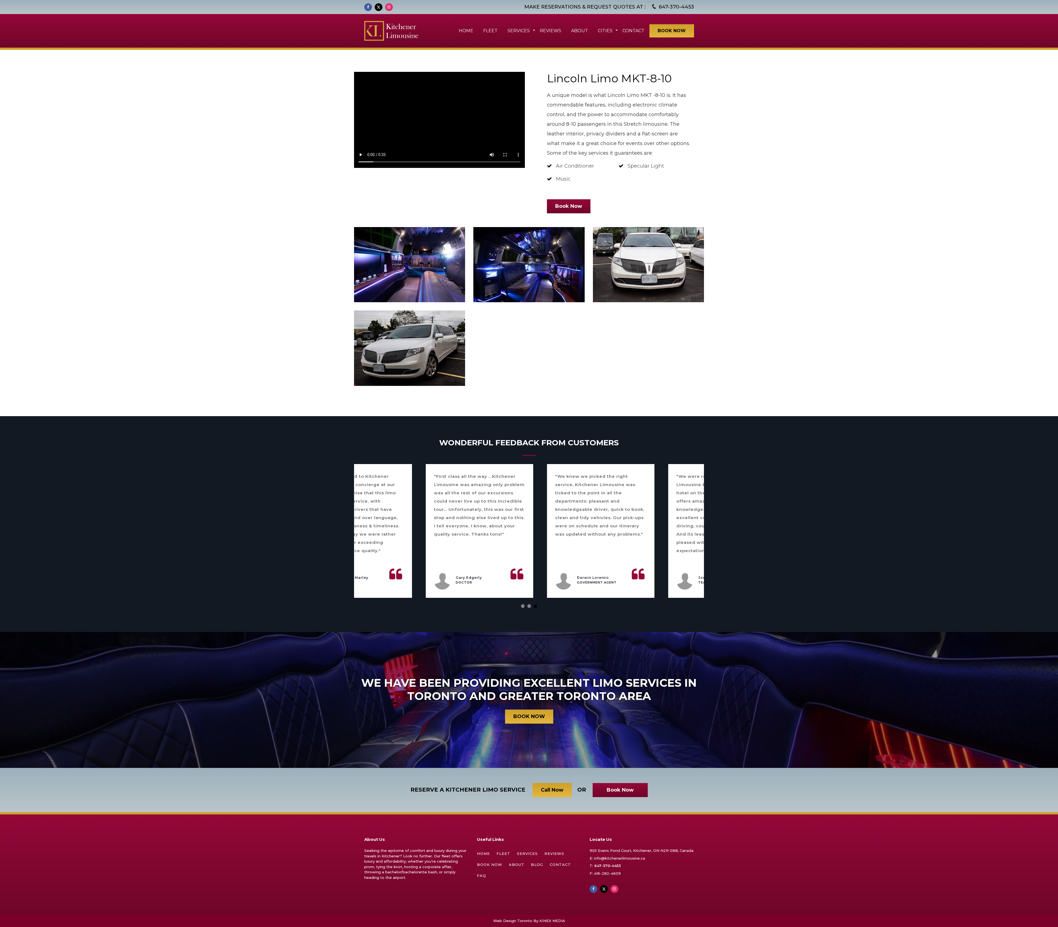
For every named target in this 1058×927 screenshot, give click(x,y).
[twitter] (378, 7)
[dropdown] (533, 30)
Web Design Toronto (512, 920)
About (516, 864)
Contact (560, 864)
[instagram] (389, 7)
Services (527, 853)
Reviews (554, 853)
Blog (537, 864)
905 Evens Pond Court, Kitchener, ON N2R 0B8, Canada (641, 850)
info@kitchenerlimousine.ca (619, 858)
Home (483, 853)
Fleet (503, 853)
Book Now (489, 864)
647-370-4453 (607, 865)
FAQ (481, 875)
